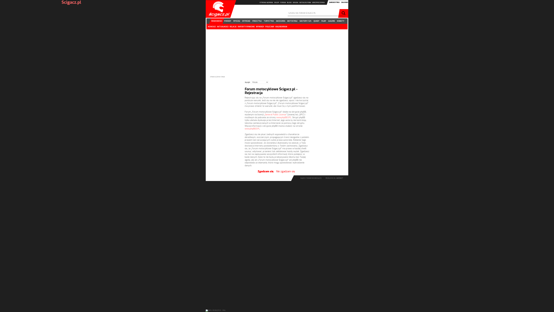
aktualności (223, 27)
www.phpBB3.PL (283, 117)
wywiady (260, 27)
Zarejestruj (334, 2)
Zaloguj (344, 2)
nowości (212, 27)
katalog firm (305, 2)
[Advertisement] (277, 50)
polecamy (269, 27)
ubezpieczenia (318, 2)
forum (283, 2)
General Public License (275, 114)
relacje (233, 27)
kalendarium (281, 27)
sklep (276, 2)
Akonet (339, 178)
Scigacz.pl (218, 9)
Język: (247, 82)
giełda (295, 2)
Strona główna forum (217, 77)
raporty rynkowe (246, 27)
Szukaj (344, 13)
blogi (289, 2)
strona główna (266, 2)
